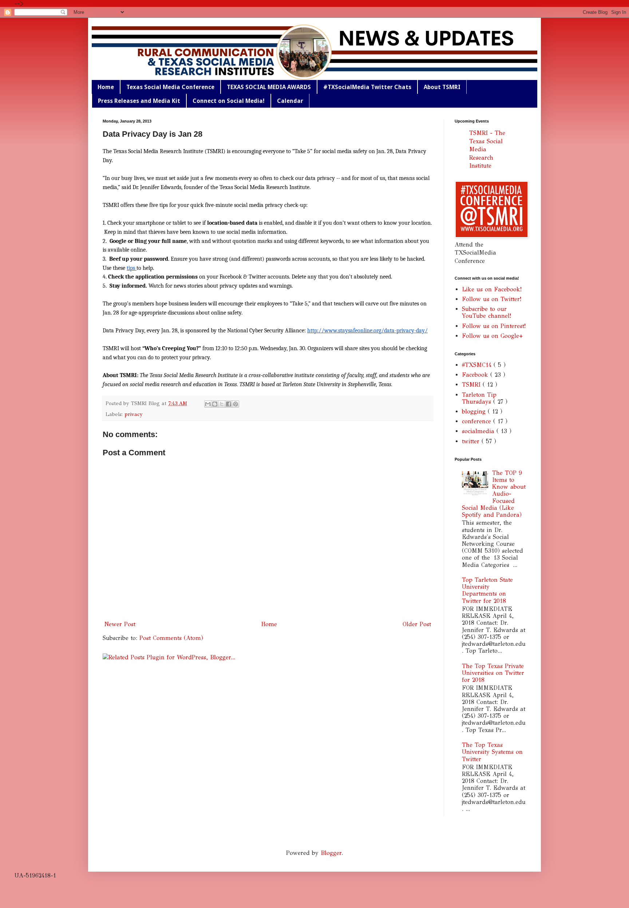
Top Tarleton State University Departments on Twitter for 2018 (487, 590)
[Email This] (207, 404)
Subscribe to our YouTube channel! (486, 312)
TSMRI (472, 384)
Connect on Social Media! (229, 100)
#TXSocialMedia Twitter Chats (367, 87)
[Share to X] (221, 404)
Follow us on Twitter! (491, 299)
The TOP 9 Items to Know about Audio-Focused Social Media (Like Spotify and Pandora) (494, 493)
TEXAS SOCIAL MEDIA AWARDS (269, 87)
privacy (133, 414)
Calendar (290, 100)
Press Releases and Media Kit (139, 100)
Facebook (476, 374)
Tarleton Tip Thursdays (479, 398)
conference (477, 421)
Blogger (331, 852)
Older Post (417, 624)
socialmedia (479, 431)
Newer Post (119, 624)
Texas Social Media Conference (170, 87)
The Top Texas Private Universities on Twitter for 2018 (493, 673)
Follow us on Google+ (492, 335)
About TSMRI (442, 87)
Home (106, 87)
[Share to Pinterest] (235, 404)
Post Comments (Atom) (171, 638)
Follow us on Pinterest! (494, 326)
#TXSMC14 (478, 364)
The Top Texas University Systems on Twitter (492, 751)
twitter (472, 441)
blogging (475, 411)
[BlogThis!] (214, 404)
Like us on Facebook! (492, 289)
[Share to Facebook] (228, 404)
